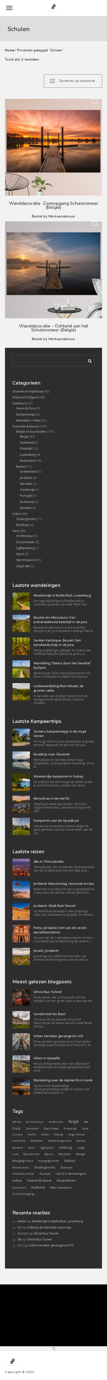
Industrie (19, 1140)
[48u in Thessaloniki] (21, 867)
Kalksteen (37, 1140)
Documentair (25, 542)
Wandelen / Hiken (28, 420)
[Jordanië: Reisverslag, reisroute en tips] (21, 889)
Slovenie (26, 508)
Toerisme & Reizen (25, 426)
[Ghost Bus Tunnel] (21, 997)
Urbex (16, 514)
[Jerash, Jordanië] (21, 956)
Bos (86, 1122)
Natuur (69, 1161)
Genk (85, 1128)
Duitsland (26, 442)
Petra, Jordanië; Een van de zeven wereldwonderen (60, 929)
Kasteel (17, 1147)
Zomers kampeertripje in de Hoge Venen (60, 733)
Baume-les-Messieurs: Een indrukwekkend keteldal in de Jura (60, 619)
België (73, 1121)
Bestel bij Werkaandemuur (53, 216)
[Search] (88, 360)
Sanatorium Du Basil (49, 1014)
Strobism (45, 1173)
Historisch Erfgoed (25, 397)
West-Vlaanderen (61, 1187)
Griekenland (28, 471)
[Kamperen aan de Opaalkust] (21, 826)
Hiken (45, 1134)
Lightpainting (25, 548)
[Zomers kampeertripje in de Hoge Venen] (21, 737)
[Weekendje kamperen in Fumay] (21, 782)
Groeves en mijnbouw (27, 391)
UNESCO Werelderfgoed (70, 1173)
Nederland (27, 461)
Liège (81, 1147)
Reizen (20, 466)
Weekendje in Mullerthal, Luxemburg (62, 595)
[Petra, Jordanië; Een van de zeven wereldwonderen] (21, 933)
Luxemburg (28, 455)
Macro (49, 1154)
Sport (20, 554)
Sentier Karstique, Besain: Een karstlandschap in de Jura (57, 642)
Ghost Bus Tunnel (47, 992)
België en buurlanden (31, 431)
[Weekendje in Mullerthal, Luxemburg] (21, 601)
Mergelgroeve (22, 1161)
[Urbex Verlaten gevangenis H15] (21, 1042)
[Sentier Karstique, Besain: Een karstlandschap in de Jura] (21, 646)
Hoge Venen (76, 1134)
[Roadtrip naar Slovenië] (21, 760)
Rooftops (22, 525)
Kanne (81, 1140)
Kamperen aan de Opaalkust (56, 820)
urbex (17, 1180)
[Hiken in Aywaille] (21, 1064)
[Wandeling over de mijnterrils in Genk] (21, 1086)
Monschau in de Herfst (51, 798)
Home (9, 50)
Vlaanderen (66, 1180)
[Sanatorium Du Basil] (21, 1019)
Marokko (26, 484)
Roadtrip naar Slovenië (52, 754)
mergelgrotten (48, 1161)
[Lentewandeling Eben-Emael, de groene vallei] (21, 692)
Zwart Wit (23, 566)
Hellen (21, 1221)
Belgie (24, 436)
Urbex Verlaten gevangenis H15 (58, 1036)
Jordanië (26, 478)
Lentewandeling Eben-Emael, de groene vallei (59, 688)
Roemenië (27, 502)
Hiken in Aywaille (47, 1058)
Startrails (66, 1167)
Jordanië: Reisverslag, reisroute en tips (64, 883)
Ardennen (56, 1122)
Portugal (26, 496)
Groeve (17, 1134)
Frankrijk (26, 448)
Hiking (58, 1134)
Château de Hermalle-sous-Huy (49, 1227)
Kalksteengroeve (60, 1140)
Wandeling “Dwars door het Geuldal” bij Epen (62, 665)
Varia (16, 531)
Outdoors (19, 403)
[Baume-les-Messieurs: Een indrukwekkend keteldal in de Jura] (21, 623)
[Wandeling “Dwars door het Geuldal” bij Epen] (21, 669)
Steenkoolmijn (23, 1173)
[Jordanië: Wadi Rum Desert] (21, 911)
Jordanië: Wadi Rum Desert (54, 905)
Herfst (32, 1134)
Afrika (16, 1122)
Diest (16, 1128)
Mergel (81, 1154)
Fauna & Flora (26, 408)
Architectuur (24, 536)
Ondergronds (26, 519)
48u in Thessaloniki (49, 861)
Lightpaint (47, 1147)
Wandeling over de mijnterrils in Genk (63, 1080)
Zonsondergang (23, 1194)
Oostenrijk (27, 490)
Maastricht (31, 1154)
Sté (19, 1239)
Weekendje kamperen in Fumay (58, 776)
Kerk (31, 1147)
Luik (15, 1154)
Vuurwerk (19, 1187)
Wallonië (38, 1187)
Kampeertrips (26, 414)
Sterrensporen (26, 560)
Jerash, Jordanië (46, 950)
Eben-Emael (51, 1128)
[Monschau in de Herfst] (21, 804)
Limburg (65, 1147)
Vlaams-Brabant (39, 1180)
